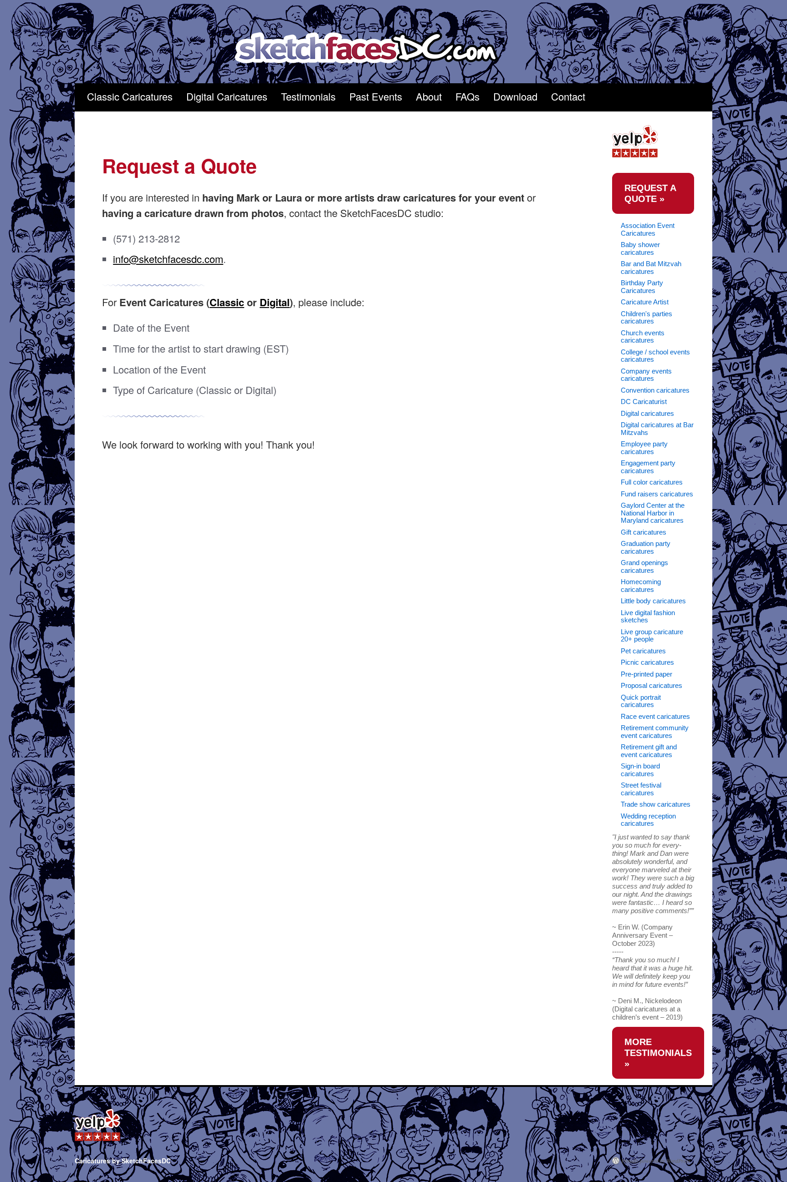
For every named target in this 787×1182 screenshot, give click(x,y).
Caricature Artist (645, 302)
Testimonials (308, 96)
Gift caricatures (643, 532)
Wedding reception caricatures (648, 820)
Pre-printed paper (646, 674)
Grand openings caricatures (644, 566)
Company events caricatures (646, 375)
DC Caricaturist (644, 401)
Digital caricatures (647, 413)
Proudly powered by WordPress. (656, 1160)
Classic (227, 302)
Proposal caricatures (651, 685)
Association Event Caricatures (648, 229)
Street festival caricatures (641, 789)
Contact (568, 96)
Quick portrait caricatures (641, 701)
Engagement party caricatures (648, 467)
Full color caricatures (652, 482)
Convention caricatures (655, 390)
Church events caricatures (642, 336)
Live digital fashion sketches (648, 616)
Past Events (375, 96)
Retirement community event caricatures (655, 731)
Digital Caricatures (226, 96)
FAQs (467, 96)
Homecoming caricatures (641, 585)
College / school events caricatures (655, 356)
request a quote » (650, 193)
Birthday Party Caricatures (642, 286)
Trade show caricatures (655, 804)
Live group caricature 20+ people (652, 635)
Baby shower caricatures (640, 248)
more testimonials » (658, 1053)
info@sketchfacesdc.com (168, 259)
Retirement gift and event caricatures (649, 750)
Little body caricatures (653, 601)
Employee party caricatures (644, 447)
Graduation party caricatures (645, 547)
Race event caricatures (655, 716)
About (429, 96)
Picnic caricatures (647, 662)
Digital (275, 302)
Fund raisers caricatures (657, 494)
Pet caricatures (643, 651)
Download (515, 96)
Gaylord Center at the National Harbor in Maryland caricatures (653, 512)
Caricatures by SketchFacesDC (372, 48)
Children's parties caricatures (646, 317)
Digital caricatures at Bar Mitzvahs (657, 428)
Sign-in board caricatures (640, 770)
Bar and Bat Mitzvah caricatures (651, 267)
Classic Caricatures (130, 96)
